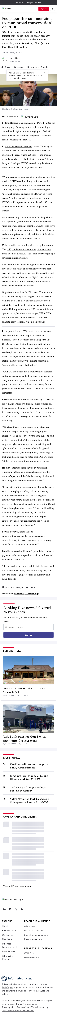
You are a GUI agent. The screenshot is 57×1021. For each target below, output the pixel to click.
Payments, (20, 593)
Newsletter (7, 939)
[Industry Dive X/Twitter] (16, 909)
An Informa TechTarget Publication (28, 3)
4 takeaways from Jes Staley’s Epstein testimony (28, 789)
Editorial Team (9, 930)
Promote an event (33, 939)
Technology (32, 593)
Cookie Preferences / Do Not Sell (18, 1010)
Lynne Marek (15, 58)
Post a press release (22, 886)
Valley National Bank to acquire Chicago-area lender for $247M (29, 800)
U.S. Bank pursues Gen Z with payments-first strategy (24, 738)
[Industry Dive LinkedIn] (4, 909)
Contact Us (7, 934)
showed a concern (20, 339)
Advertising (29, 926)
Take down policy (39, 1007)
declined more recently (27, 272)
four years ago (37, 407)
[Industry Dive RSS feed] (22, 909)
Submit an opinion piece (36, 934)
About (5, 926)
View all (7, 886)
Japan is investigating (42, 253)
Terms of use (23, 1007)
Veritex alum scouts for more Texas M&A (24, 690)
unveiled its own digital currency (25, 245)
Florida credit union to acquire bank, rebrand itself (29, 766)
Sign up (44, 9)
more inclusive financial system (18, 285)
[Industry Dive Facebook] (10, 909)
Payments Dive (31, 957)
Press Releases (9, 951)
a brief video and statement (18, 146)
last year (32, 154)
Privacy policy (8, 1007)
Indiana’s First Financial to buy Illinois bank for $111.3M (29, 777)
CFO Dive (29, 953)
